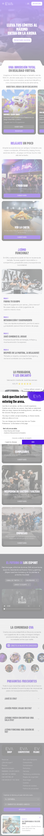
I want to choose (11, 442)
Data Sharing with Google (12, 431)
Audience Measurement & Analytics (15, 433)
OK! (33, 442)
